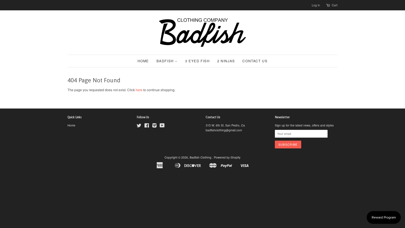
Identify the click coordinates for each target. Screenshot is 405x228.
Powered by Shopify (227, 157)
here (139, 89)
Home (143, 60)
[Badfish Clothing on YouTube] (162, 126)
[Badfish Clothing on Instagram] (154, 126)
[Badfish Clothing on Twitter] (139, 126)
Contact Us (254, 60)
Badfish (166, 60)
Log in (316, 5)
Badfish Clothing (201, 157)
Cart (335, 5)
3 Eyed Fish (197, 60)
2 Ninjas (226, 60)
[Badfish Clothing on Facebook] (146, 126)
